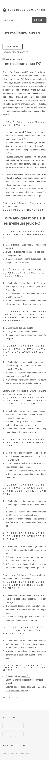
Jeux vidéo (13, 46)
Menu (44, 4)
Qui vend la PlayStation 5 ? (18, 676)
